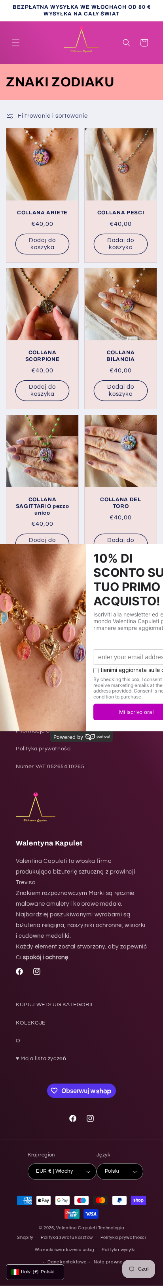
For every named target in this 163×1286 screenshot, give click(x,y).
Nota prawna (108, 1262)
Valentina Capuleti (76, 1228)
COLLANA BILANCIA (120, 355)
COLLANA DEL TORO (120, 502)
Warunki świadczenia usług (65, 1250)
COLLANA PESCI (120, 213)
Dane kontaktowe (67, 1262)
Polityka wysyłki (118, 1250)
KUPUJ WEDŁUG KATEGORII (54, 1004)
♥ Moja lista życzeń (41, 1058)
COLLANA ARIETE (42, 213)
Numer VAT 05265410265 (50, 766)
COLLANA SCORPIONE (42, 355)
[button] (16, 43)
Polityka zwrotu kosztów (67, 1237)
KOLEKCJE (31, 1023)
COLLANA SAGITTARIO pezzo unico (42, 506)
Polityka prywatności (44, 749)
